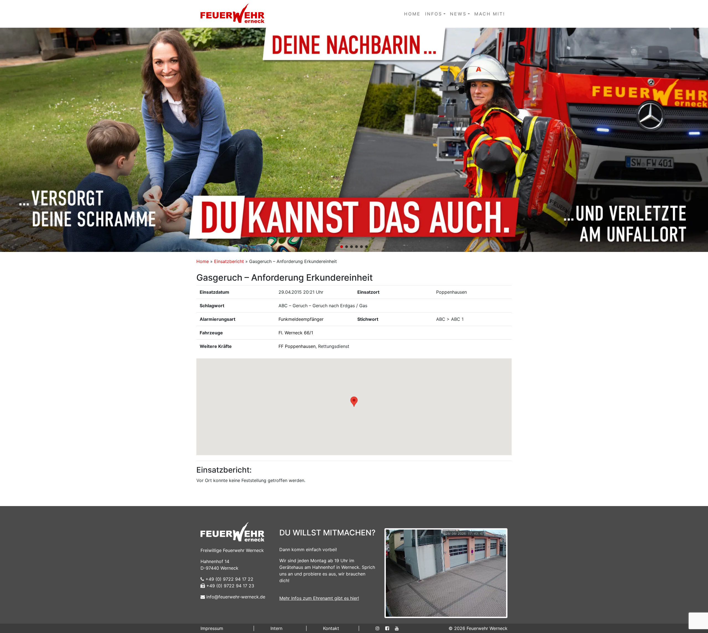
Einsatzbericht (229, 261)
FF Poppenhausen (297, 346)
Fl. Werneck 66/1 (295, 332)
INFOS (433, 14)
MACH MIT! (489, 14)
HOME (412, 14)
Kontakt (331, 628)
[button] (354, 140)
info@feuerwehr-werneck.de (235, 597)
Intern (276, 628)
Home (202, 261)
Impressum (212, 628)
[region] (354, 140)
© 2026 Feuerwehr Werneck (478, 628)
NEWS (458, 14)
